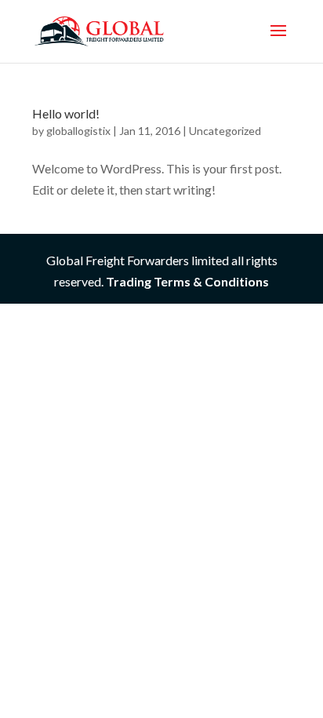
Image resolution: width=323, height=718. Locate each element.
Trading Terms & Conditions (187, 281)
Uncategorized (225, 130)
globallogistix (78, 130)
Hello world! (66, 113)
